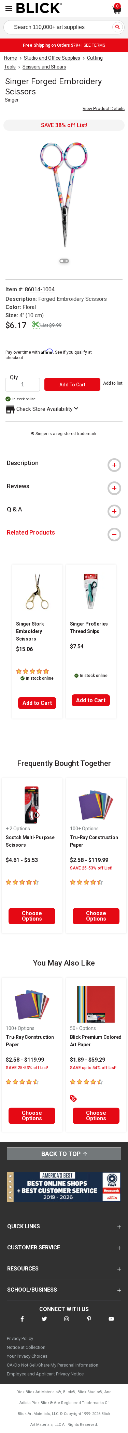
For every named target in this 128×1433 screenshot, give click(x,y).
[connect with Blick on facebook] (22, 1323)
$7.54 (77, 646)
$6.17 (16, 325)
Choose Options (32, 916)
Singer (12, 100)
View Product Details (104, 108)
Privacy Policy (20, 1338)
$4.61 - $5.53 (22, 860)
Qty (14, 377)
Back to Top (61, 1153)
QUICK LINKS (23, 1226)
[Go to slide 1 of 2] (61, 261)
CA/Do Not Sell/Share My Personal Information (52, 1365)
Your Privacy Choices (27, 1356)
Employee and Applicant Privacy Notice (45, 1373)
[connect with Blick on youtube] (111, 1323)
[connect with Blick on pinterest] (89, 1323)
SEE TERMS (94, 45)
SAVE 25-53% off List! (91, 868)
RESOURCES (23, 1268)
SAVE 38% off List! (64, 125)
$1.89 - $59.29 (87, 1060)
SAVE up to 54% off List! (93, 1067)
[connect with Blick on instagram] (66, 1323)
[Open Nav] (8, 8)
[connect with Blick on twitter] (44, 1323)
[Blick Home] (39, 8)
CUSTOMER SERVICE (33, 1247)
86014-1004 (40, 289)
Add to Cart (37, 703)
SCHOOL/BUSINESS (32, 1289)
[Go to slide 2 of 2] (66, 261)
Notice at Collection (26, 1347)
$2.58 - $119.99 (89, 860)
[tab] (64, 463)
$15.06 (24, 649)
